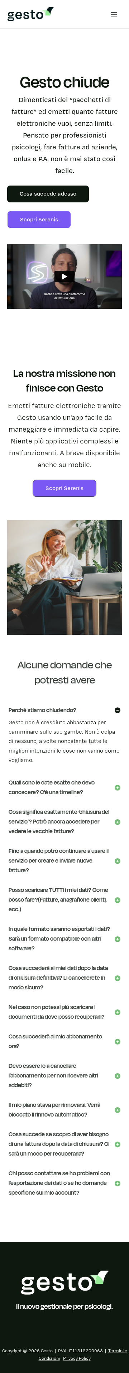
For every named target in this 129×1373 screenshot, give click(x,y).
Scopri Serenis (39, 220)
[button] (64, 488)
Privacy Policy (77, 1358)
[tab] (64, 736)
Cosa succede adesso (48, 194)
